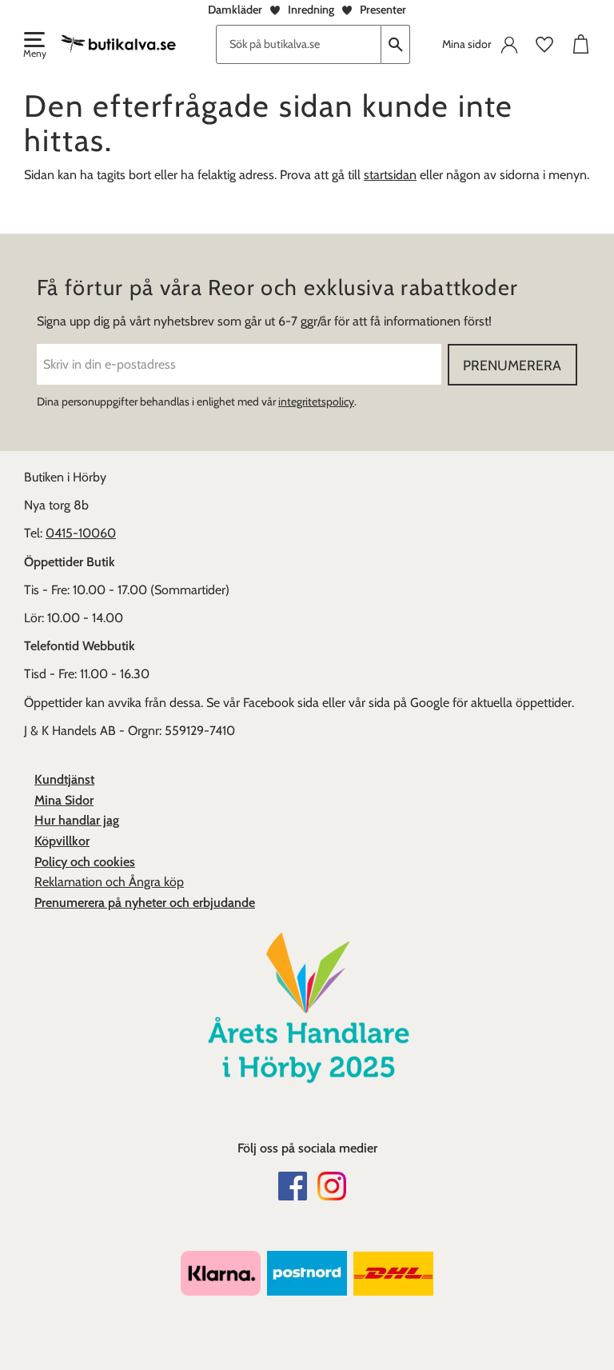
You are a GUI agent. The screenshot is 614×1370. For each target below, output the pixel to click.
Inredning (311, 9)
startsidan (390, 174)
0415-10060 (81, 533)
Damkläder (235, 9)
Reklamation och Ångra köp (109, 881)
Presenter (383, 9)
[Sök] (395, 44)
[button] (33, 46)
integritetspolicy (316, 401)
